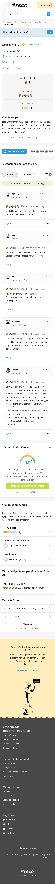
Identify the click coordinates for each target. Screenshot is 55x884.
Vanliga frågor (9, 767)
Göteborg (18, 854)
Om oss (6, 791)
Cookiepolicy (8, 776)
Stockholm (8, 854)
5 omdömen (10, 174)
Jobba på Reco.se (11, 800)
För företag (44, 5)
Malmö (26, 854)
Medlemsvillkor (9, 804)
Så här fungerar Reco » (27, 671)
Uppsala (34, 854)
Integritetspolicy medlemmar (15, 772)
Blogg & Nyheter (10, 735)
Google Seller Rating (12, 744)
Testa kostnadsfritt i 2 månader (16, 731)
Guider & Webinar (10, 739)
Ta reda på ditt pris (11, 748)
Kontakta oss (9, 763)
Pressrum (7, 795)
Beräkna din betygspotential (27, 485)
